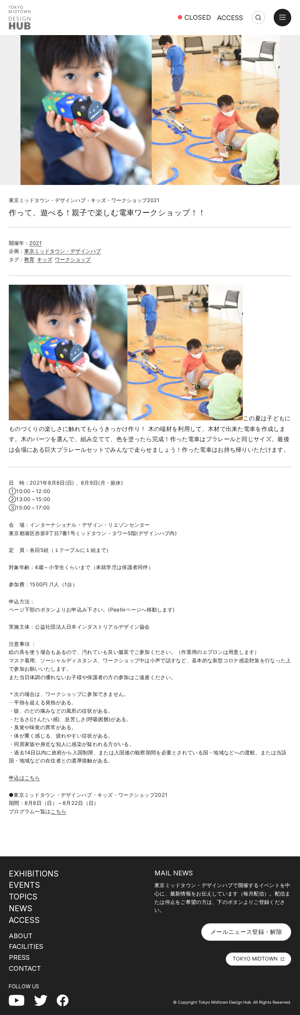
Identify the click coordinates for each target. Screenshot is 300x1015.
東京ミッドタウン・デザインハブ (62, 251)
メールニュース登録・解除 (246, 931)
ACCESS (230, 18)
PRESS (19, 957)
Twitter (43, 1000)
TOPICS (23, 896)
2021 (35, 243)
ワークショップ (73, 259)
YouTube (21, 1000)
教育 (29, 259)
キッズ (44, 259)
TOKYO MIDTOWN (255, 958)
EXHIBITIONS (34, 873)
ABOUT (21, 936)
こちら (58, 811)
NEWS (20, 908)
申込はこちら (24, 777)
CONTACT (25, 968)
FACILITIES (26, 946)
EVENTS (24, 885)
